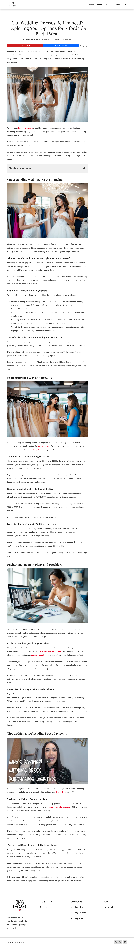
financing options (25, 128)
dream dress (61, 792)
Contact (117, 5)
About (99, 5)
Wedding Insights (78, 913)
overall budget (33, 450)
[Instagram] (125, 942)
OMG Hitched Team (32, 39)
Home (91, 5)
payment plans (42, 648)
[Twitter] (120, 942)
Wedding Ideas (77, 907)
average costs (43, 446)
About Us (43, 907)
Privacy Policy (108, 907)
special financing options (50, 651)
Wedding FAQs (47, 18)
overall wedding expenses (60, 807)
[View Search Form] (125, 5)
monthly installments (40, 655)
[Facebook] (116, 942)
